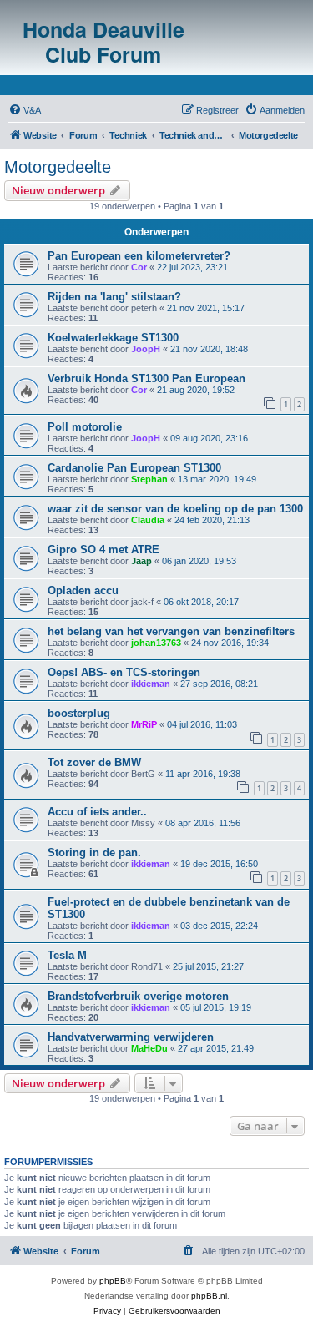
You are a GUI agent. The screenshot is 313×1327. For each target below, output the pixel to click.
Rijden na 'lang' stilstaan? (114, 296)
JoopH (145, 349)
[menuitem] (24, 110)
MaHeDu (149, 1048)
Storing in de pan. (94, 852)
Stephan (149, 479)
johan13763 (156, 643)
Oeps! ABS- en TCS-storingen (124, 672)
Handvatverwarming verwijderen (131, 1037)
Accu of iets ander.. (97, 811)
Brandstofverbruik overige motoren (138, 996)
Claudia (147, 520)
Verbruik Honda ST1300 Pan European (146, 378)
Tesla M (67, 955)
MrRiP (144, 724)
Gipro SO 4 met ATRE (103, 549)
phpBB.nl (209, 1295)
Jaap (141, 561)
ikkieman (150, 684)
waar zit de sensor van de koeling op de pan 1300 (175, 508)
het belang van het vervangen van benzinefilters (171, 631)
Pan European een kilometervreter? (139, 256)
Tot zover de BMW (94, 762)
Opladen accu (83, 590)
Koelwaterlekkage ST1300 (113, 337)
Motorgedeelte (57, 167)
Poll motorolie (85, 427)
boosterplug (79, 713)
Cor (139, 267)
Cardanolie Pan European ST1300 (134, 468)
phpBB (112, 1280)
